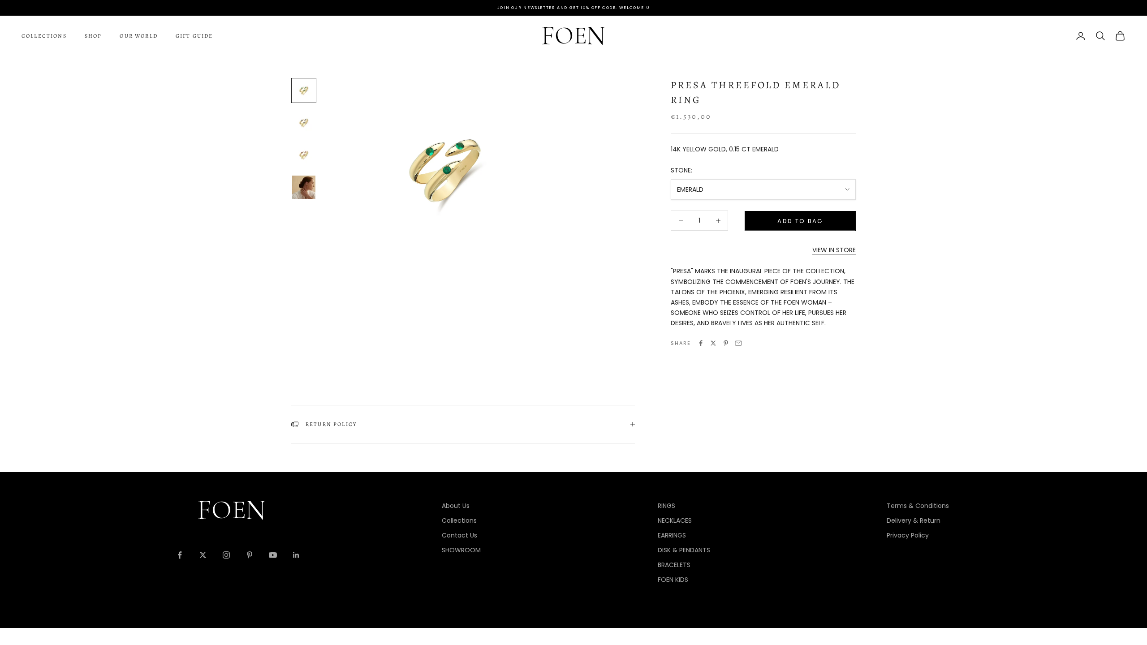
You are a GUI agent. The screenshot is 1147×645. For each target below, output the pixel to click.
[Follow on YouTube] (272, 554)
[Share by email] (738, 343)
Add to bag (800, 221)
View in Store (834, 249)
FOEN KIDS (673, 579)
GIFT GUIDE (194, 35)
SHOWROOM (461, 550)
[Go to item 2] (303, 122)
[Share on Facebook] (700, 343)
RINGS (666, 505)
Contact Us (459, 535)
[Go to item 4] (303, 187)
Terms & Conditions (918, 505)
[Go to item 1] (303, 90)
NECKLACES (675, 520)
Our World (138, 35)
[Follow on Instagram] (226, 554)
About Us (456, 505)
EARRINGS (672, 535)
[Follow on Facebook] (179, 554)
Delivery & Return (913, 520)
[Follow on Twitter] (202, 554)
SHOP (93, 35)
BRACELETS (674, 564)
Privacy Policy (908, 535)
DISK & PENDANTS (684, 550)
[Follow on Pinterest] (249, 554)
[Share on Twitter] (713, 343)
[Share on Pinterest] (725, 343)
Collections (44, 35)
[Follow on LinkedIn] (296, 554)
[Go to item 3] (303, 155)
